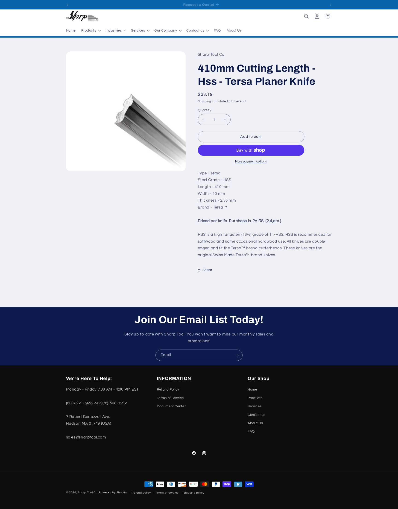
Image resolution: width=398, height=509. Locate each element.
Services (254, 406)
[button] (91, 31)
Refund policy (141, 492)
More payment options (251, 161)
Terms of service (167, 492)
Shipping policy (194, 492)
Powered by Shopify (113, 492)
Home (252, 389)
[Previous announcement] (67, 4)
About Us (255, 423)
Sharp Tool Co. (88, 492)
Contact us (256, 415)
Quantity (204, 110)
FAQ (251, 431)
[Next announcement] (330, 4)
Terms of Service (170, 398)
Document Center (171, 406)
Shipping (204, 101)
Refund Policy (168, 389)
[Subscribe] (237, 355)
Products (255, 398)
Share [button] (207, 270)
